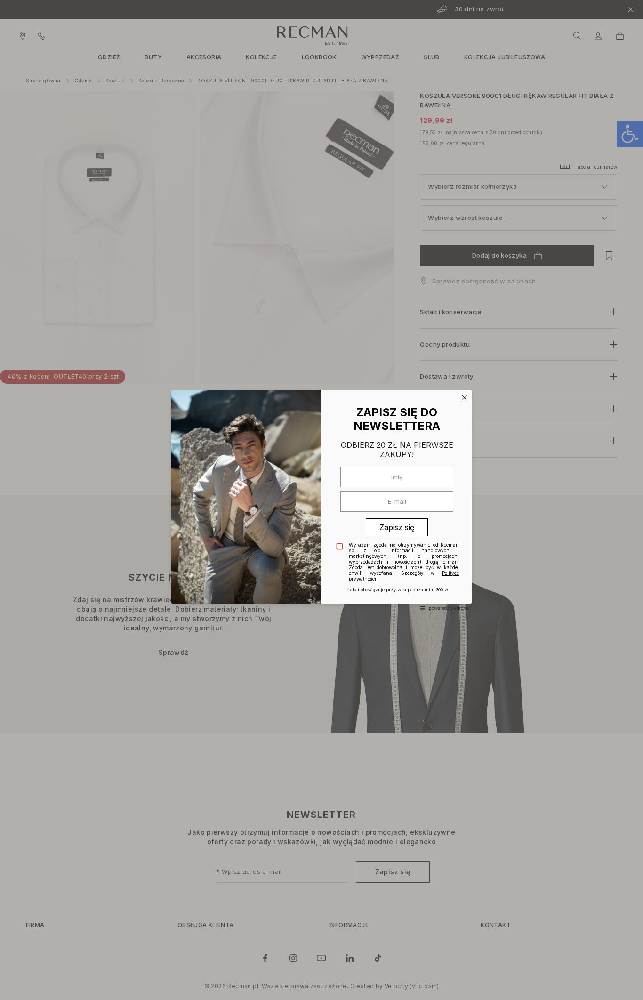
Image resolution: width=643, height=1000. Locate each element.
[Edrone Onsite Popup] (321, 500)
